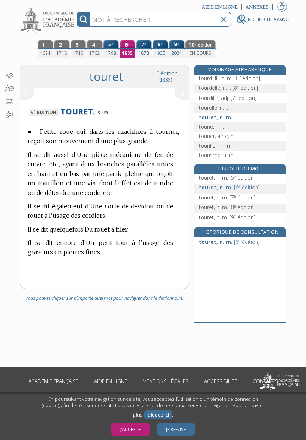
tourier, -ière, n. (217, 135)
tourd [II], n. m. (229, 78)
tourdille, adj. (227, 97)
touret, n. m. (215, 117)
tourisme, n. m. (217, 154)
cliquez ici (158, 415)
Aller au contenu (48, 6)
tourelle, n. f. (213, 107)
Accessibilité (220, 381)
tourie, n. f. (211, 126)
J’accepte (130, 429)
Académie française (53, 381)
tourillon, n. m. (216, 145)
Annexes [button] (257, 7)
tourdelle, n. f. (228, 87)
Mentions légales (165, 381)
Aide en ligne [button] (220, 7)
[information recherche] (83, 19)
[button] (9, 76)
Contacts (265, 381)
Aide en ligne (110, 381)
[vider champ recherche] (223, 19)
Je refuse (176, 429)
